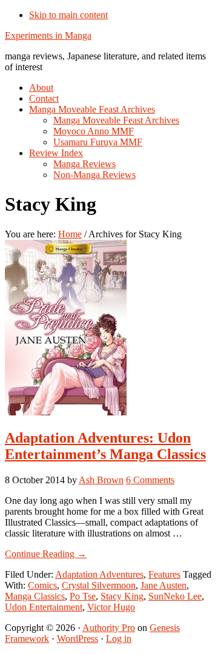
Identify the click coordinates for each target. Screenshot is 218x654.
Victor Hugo (111, 607)
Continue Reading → (46, 554)
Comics (42, 585)
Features (164, 574)
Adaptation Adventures (99, 574)
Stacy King (122, 596)
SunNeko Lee (175, 596)
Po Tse (83, 596)
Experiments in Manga (48, 35)
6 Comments (150, 480)
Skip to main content (68, 15)
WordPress (77, 638)
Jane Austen (163, 585)
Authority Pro (108, 628)
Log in (118, 638)
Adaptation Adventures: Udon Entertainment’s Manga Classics (105, 446)
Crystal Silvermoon (99, 585)
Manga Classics (35, 596)
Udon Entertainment (43, 607)
